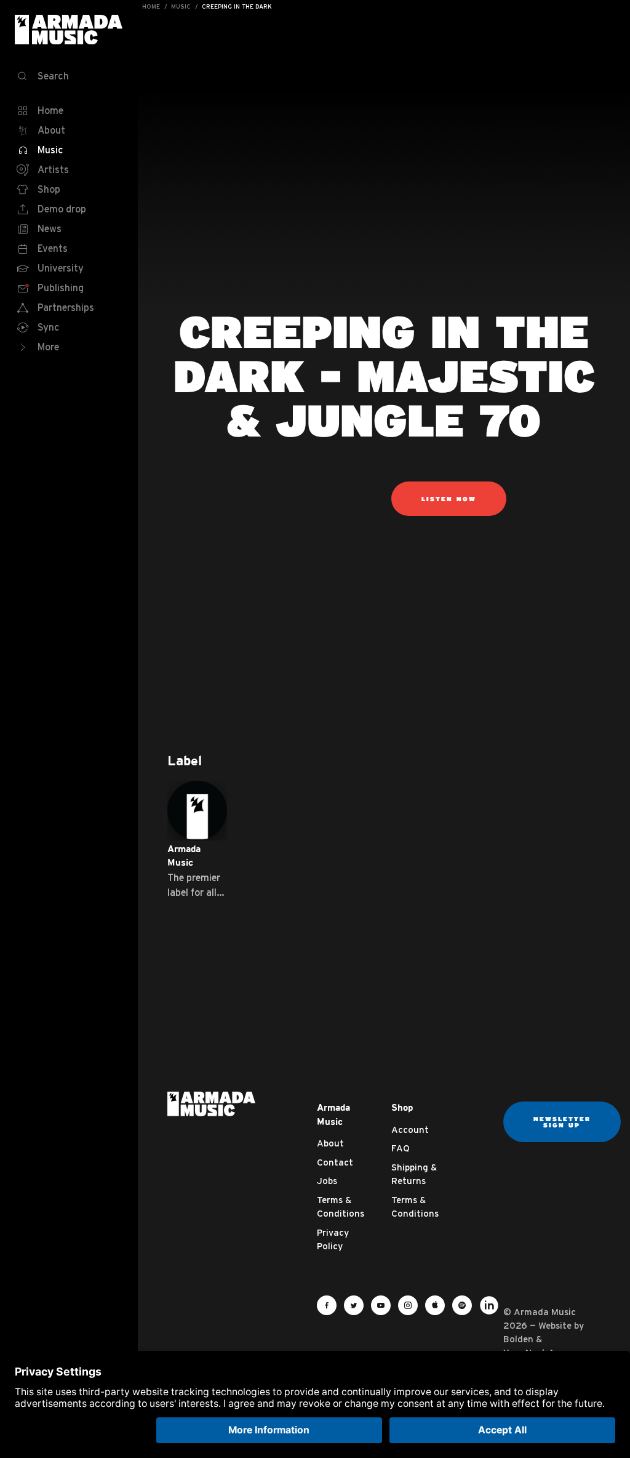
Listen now (448, 498)
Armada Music (69, 29)
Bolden (518, 1339)
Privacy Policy (333, 1239)
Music (181, 6)
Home (151, 6)
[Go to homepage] (211, 1103)
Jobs (327, 1180)
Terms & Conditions (340, 1206)
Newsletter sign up (562, 1122)
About (330, 1143)
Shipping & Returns (414, 1174)
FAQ (400, 1148)
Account (410, 1129)
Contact (335, 1162)
